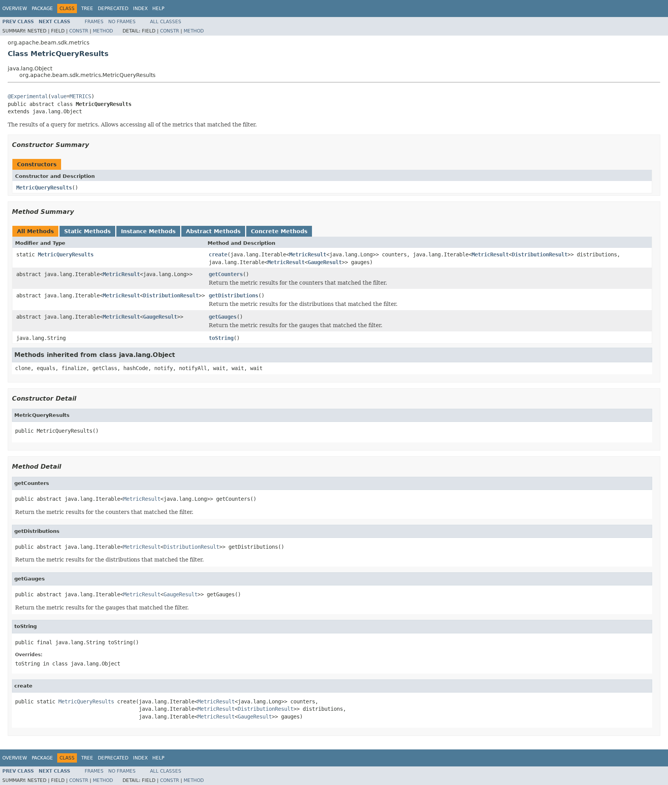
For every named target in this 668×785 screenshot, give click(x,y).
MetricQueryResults (44, 187)
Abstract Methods (213, 231)
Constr (78, 31)
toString (221, 338)
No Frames (122, 21)
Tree (87, 8)
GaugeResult (325, 262)
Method (103, 31)
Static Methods (87, 231)
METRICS (80, 96)
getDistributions (233, 295)
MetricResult (307, 254)
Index (140, 8)
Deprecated (113, 8)
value (58, 96)
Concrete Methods (279, 231)
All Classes (165, 21)
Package (42, 8)
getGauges (223, 317)
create (218, 254)
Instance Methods (148, 231)
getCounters (226, 274)
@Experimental (28, 96)
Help (158, 8)
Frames (94, 21)
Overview (14, 8)
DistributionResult (539, 254)
